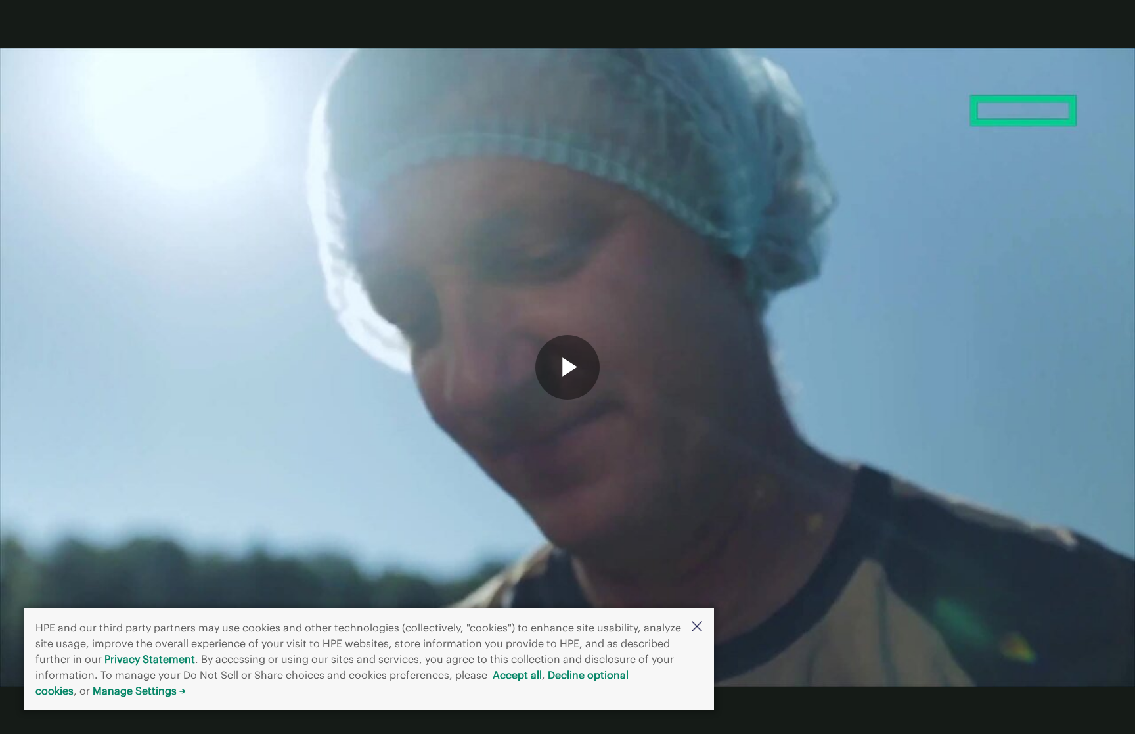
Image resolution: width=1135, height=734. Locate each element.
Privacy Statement (149, 659)
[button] (697, 627)
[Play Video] (567, 367)
